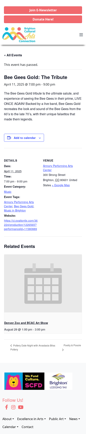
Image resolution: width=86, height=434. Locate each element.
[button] (43, 10)
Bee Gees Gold (23, 206)
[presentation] (43, 283)
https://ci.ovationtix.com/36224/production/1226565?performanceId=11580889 (21, 224)
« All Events (13, 55)
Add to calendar (25, 138)
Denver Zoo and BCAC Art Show (26, 323)
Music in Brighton (15, 210)
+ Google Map (61, 185)
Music (7, 192)
